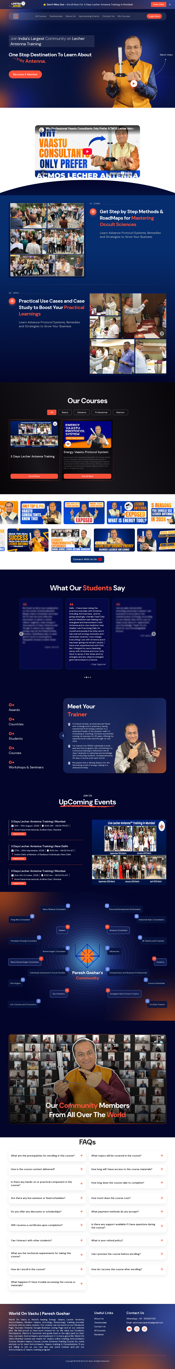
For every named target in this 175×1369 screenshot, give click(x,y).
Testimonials (55, 16)
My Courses (124, 16)
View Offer (158, 4)
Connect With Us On (85, 559)
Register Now (18, 834)
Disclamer (99, 1334)
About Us (70, 16)
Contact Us (108, 16)
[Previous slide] (13, 240)
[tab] (84, 677)
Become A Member (25, 74)
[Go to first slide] (81, 240)
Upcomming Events (89, 16)
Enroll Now (34, 476)
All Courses (99, 1330)
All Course (40, 16)
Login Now (154, 16)
